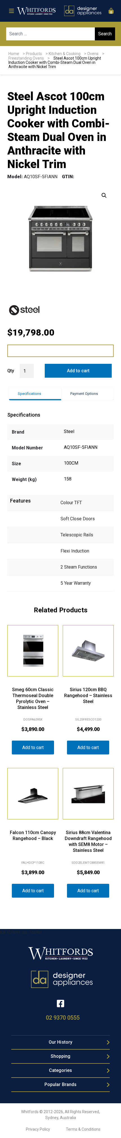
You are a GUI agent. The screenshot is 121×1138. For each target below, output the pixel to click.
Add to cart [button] (33, 747)
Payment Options (84, 393)
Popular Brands (60, 1084)
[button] (104, 195)
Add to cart (78, 370)
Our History (60, 1042)
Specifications (29, 393)
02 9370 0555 (63, 1017)
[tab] (35, 393)
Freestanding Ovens (26, 58)
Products (34, 53)
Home (13, 53)
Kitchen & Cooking (64, 53)
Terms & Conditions (83, 1129)
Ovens (92, 53)
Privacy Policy (38, 1129)
